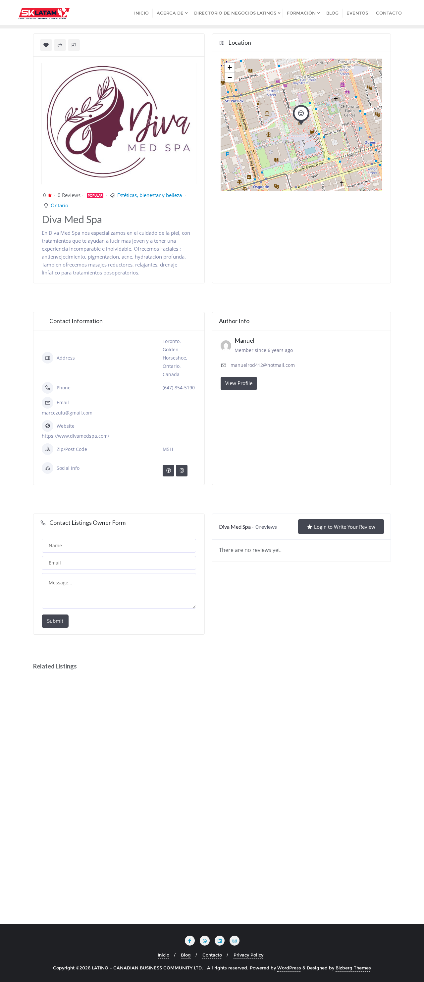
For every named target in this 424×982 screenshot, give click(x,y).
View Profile (238, 383)
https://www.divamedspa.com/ (75, 436)
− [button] (230, 77)
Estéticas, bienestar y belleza (149, 195)
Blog (186, 954)
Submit (55, 620)
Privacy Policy (248, 954)
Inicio (163, 954)
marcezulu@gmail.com (67, 413)
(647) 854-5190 (179, 387)
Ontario (59, 205)
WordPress (289, 967)
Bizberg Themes (353, 967)
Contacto (212, 954)
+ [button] (230, 67)
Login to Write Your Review (344, 526)
